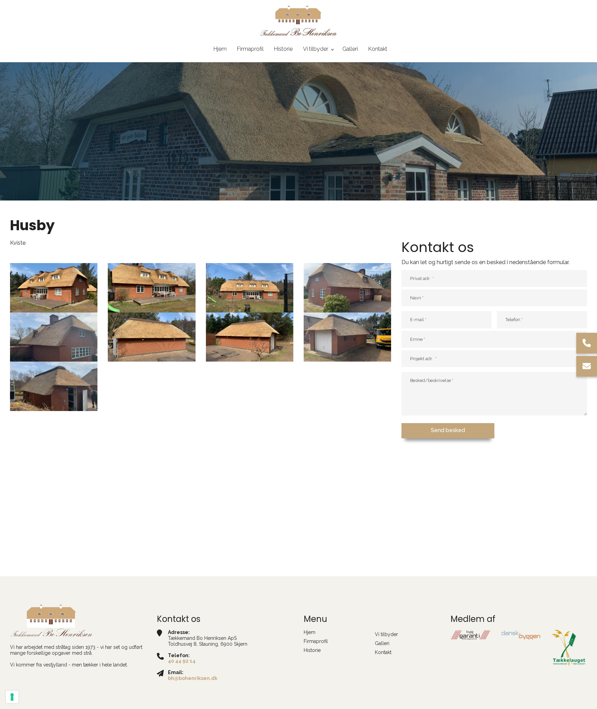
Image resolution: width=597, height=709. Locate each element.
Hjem (309, 632)
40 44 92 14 (182, 661)
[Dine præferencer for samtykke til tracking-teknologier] (12, 696)
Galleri (382, 643)
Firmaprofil (316, 641)
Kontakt (383, 652)
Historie (312, 650)
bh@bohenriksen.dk (192, 678)
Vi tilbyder (386, 634)
